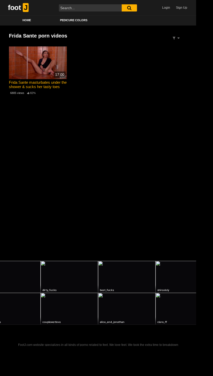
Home (26, 20)
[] (129, 7)
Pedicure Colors (73, 20)
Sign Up (181, 7)
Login (166, 7)
